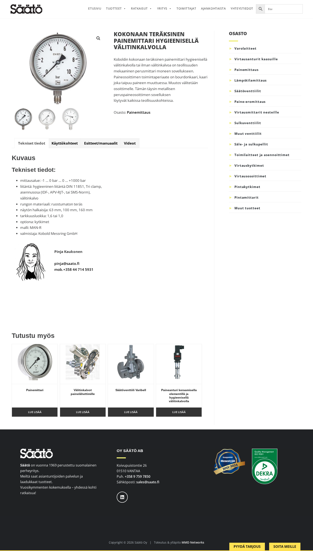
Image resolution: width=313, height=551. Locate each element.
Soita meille (284, 546)
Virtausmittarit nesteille (256, 112)
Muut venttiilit (248, 133)
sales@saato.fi (147, 482)
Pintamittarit (246, 197)
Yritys (162, 8)
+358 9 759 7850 (137, 476)
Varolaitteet (245, 48)
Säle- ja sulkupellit (251, 144)
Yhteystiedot (242, 8)
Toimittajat (186, 8)
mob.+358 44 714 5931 (73, 269)
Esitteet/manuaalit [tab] (101, 143)
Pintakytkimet (247, 187)
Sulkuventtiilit (247, 123)
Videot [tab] (130, 143)
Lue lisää (35, 412)
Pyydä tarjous (247, 546)
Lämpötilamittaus (250, 80)
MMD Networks (193, 542)
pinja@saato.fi (66, 263)
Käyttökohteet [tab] (65, 143)
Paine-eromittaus (250, 101)
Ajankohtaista (213, 8)
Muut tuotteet (247, 208)
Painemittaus (138, 112)
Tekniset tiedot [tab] (31, 143)
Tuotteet (114, 8)
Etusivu (94, 8)
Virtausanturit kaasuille (256, 59)
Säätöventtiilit (247, 91)
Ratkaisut (139, 8)
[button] (98, 38)
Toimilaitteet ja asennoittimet (262, 155)
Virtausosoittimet (250, 176)
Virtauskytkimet (249, 165)
